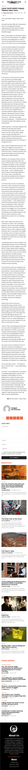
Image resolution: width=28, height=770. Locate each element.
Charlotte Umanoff (7, 553)
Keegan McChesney (8, 13)
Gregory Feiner (5, 586)
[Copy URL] (11, 418)
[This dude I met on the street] (14, 507)
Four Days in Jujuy (7, 551)
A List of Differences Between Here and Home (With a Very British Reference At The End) (13, 583)
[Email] (7, 418)
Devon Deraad (5, 649)
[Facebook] (14, 418)
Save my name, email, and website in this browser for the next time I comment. (13, 453)
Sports (4, 676)
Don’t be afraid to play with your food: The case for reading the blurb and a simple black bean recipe (12, 486)
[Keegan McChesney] (7, 409)
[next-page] (5, 656)
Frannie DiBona (5, 490)
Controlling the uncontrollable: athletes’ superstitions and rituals (13, 678)
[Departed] (14, 603)
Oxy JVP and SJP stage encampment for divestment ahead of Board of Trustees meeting (11, 669)
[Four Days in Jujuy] (14, 539)
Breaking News (6, 665)
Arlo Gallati (5, 715)
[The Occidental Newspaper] (14, 2)
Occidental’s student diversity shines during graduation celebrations (12, 712)
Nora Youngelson (6, 681)
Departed (4, 615)
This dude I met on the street (11, 519)
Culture (4, 701)
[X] (18, 418)
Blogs (4, 482)
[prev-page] (2, 656)
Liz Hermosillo (5, 689)
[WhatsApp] (21, 418)
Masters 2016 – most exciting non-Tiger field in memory (13, 646)
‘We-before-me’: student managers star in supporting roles (13, 695)
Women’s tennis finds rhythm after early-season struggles (13, 687)
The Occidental (5, 520)
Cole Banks (4, 706)
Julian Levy (4, 697)
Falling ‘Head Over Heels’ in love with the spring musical (12, 703)
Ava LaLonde (5, 673)
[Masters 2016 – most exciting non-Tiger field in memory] (14, 634)
